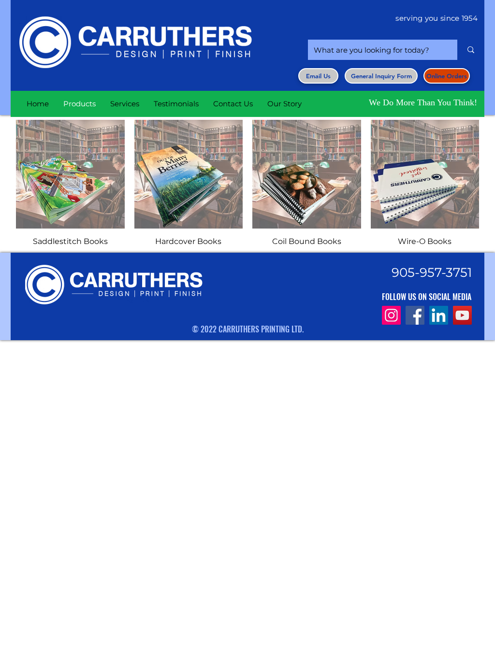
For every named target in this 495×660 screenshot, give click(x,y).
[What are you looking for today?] (470, 50)
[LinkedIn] (438, 315)
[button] (381, 76)
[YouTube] (462, 315)
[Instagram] (391, 315)
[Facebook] (415, 315)
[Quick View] (70, 174)
